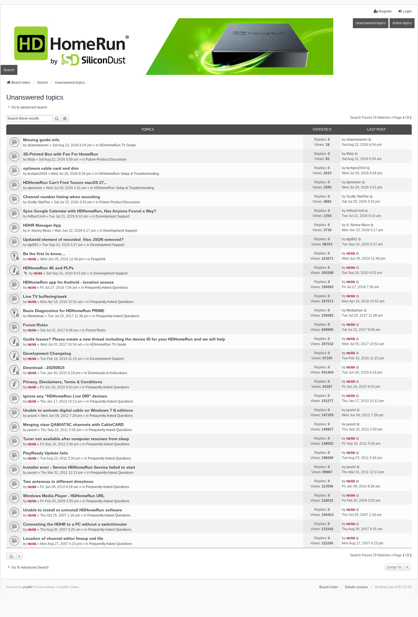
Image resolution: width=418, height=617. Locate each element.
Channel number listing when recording (61, 196)
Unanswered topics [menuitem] (371, 23)
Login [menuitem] (407, 11)
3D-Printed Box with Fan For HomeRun (60, 154)
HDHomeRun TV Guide (118, 145)
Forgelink (98, 259)
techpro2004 (37, 174)
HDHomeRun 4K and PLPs (48, 268)
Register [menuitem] (385, 11)
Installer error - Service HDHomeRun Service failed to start (79, 467)
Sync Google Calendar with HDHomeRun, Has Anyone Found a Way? (89, 211)
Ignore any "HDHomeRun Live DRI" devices (65, 396)
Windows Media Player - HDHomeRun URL (64, 495)
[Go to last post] (370, 139)
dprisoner (35, 188)
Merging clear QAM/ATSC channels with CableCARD (73, 424)
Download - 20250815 (44, 367)
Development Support (112, 216)
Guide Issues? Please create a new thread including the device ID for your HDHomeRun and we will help (124, 339)
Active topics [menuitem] (402, 23)
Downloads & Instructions (107, 373)
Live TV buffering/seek (45, 296)
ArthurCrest (36, 216)
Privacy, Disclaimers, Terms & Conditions (62, 382)
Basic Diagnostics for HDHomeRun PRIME (63, 310)
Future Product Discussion (106, 159)
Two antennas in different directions (58, 481)
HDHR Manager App (42, 225)
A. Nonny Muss (39, 231)
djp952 (33, 245)
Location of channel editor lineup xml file (63, 538)
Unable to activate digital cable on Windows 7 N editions (78, 410)
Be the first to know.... (44, 253)
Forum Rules (35, 325)
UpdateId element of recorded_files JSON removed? (73, 239)
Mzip (31, 159)
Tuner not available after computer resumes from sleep (76, 438)
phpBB (27, 587)
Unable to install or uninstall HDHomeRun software (72, 510)
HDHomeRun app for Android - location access (68, 282)
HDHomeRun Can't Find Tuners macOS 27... (65, 182)
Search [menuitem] (9, 70)
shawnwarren (38, 145)
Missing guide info (41, 140)
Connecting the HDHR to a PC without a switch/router (75, 524)
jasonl (32, 416)
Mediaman (36, 316)
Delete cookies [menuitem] (356, 587)
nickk (32, 259)
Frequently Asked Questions (106, 288)
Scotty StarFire (39, 202)
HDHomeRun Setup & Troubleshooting (129, 174)
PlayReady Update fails (45, 453)
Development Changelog (47, 353)
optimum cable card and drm (50, 168)
